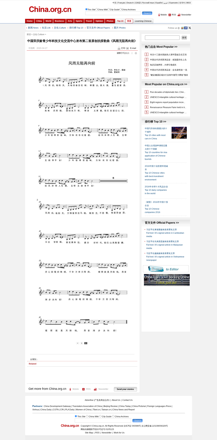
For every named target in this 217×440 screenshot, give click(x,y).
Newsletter (103, 389)
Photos (120, 28)
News (33, 28)
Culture (60, 28)
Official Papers (98, 28)
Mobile (76, 389)
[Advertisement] (82, 377)
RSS (88, 389)
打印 (123, 48)
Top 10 (76, 28)
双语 (29, 34)
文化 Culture (38, 34)
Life (46, 28)
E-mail (133, 48)
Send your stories (125, 389)
